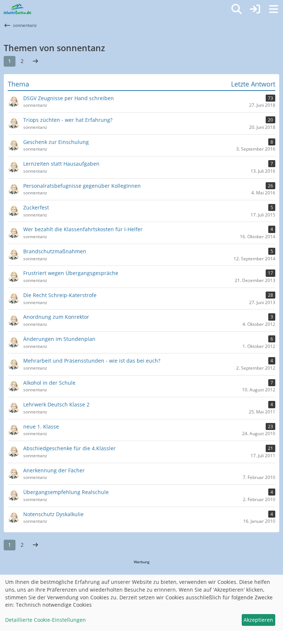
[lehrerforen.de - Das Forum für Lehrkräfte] (17, 9)
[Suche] (236, 9)
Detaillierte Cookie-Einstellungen (45, 619)
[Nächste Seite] (35, 61)
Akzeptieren (258, 619)
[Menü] (273, 9)
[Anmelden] (255, 9)
